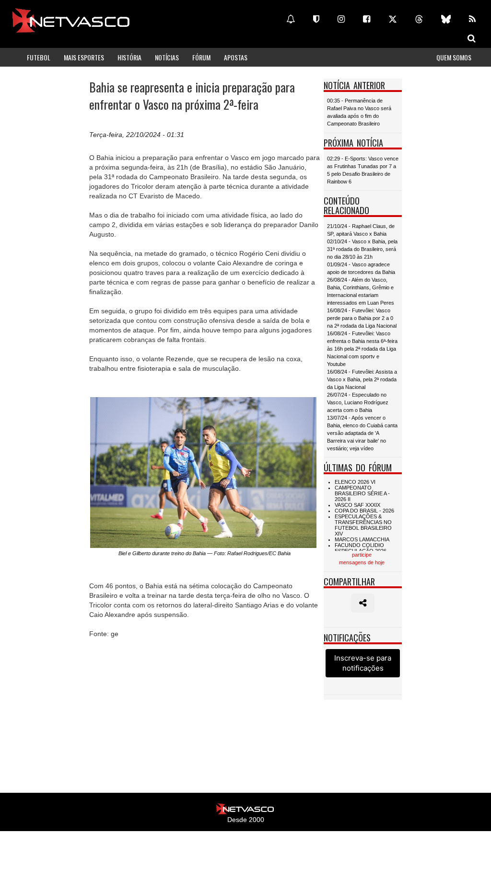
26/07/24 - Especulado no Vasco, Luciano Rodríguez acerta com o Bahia (357, 402)
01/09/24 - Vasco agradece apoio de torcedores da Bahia (361, 268)
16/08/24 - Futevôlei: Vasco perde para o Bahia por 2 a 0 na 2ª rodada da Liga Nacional (362, 318)
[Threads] (419, 19)
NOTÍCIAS (167, 57)
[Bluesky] (446, 19)
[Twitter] (392, 19)
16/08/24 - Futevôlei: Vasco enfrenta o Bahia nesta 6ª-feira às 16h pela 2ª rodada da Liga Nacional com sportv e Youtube (362, 349)
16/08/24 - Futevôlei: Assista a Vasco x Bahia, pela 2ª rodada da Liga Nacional (362, 379)
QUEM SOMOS (453, 57)
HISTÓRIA (129, 57)
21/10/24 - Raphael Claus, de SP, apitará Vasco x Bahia (361, 230)
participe (362, 555)
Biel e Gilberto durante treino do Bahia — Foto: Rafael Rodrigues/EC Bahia (204, 553)
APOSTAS (235, 57)
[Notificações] (290, 19)
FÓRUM (201, 57)
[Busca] (471, 38)
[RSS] (472, 19)
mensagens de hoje (362, 562)
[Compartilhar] (362, 603)
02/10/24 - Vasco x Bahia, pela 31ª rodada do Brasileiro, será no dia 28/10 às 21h (362, 249)
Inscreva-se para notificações (362, 663)
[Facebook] (366, 19)
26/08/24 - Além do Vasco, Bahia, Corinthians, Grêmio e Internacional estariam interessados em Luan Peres (360, 291)
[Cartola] (316, 19)
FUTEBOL (38, 57)
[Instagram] (341, 19)
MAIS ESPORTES (84, 57)
